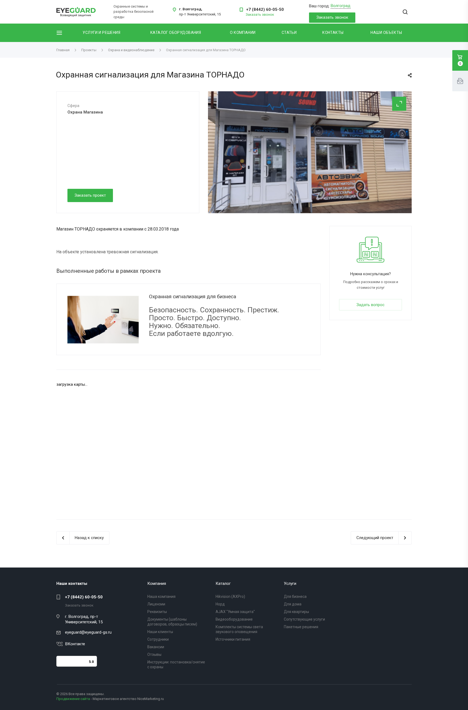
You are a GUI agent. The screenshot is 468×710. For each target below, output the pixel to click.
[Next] (400, 202)
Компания (156, 583)
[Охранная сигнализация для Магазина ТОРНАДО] (310, 152)
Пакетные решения (301, 627)
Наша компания (161, 596)
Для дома (292, 604)
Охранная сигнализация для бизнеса (192, 296)
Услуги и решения (101, 32)
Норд (220, 604)
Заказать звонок (332, 17)
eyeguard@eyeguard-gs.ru (88, 632)
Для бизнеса (295, 596)
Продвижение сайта (73, 699)
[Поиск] (405, 12)
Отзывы (154, 654)
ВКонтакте (75, 643)
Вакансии (155, 647)
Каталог (223, 583)
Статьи (289, 32)
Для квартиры (296, 612)
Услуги (290, 583)
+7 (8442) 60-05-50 (265, 9)
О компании (242, 32)
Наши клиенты (160, 632)
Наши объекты (386, 32)
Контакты (332, 32)
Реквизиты (157, 612)
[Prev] (384, 202)
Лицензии (156, 604)
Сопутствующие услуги (304, 619)
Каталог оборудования (175, 32)
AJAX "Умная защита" (235, 612)
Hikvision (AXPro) (230, 596)
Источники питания (233, 639)
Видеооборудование (234, 619)
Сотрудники (158, 639)
